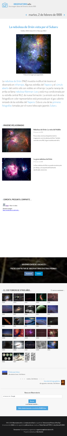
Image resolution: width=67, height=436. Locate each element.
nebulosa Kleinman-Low (27, 91)
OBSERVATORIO (20, 4)
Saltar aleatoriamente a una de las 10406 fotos (32, 408)
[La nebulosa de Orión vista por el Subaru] (52, 345)
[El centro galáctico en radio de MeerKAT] (18, 297)
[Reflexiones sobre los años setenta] (7, 297)
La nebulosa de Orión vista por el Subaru (33, 27)
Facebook (29, 274)
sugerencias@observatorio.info (44, 429)
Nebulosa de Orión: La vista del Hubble (47, 129)
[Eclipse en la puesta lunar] (7, 309)
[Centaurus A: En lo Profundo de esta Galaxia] (18, 345)
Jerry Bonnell (57, 425)
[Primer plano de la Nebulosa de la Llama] (18, 333)
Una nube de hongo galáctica (52, 381)
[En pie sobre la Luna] (18, 357)
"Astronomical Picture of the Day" (52, 423)
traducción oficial (29, 423)
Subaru (53, 105)
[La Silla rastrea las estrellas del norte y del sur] (18, 321)
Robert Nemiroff (44, 425)
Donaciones (17, 429)
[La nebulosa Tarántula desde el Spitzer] (52, 333)
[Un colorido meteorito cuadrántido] (30, 297)
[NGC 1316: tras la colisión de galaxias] (18, 309)
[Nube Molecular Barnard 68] (7, 345)
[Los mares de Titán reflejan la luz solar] (41, 309)
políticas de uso (29, 425)
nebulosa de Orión (13, 81)
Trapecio (48, 84)
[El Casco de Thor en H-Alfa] (30, 333)
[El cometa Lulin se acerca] (52, 321)
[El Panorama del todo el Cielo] (30, 345)
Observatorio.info (17, 423)
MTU (50, 425)
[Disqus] (33, 224)
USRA (62, 425)
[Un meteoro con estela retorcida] (41, 333)
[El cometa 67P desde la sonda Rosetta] (30, 309)
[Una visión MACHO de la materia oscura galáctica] (30, 357)
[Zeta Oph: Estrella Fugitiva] (41, 297)
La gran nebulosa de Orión (43, 159)
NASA (12, 425)
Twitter (38, 274)
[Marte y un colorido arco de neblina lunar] (41, 321)
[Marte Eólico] (41, 345)
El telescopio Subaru (14, 372)
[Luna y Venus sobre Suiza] (30, 321)
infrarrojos (19, 84)
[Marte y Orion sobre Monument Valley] (52, 309)
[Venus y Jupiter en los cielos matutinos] (7, 333)
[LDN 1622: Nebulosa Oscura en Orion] (52, 297)
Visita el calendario (57, 290)
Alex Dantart (39, 432)
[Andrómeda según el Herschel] (7, 321)
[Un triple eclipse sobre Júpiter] (7, 357)
